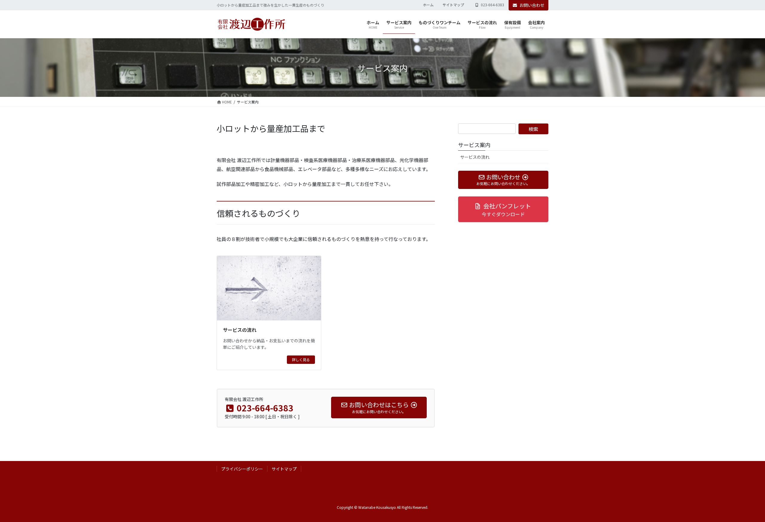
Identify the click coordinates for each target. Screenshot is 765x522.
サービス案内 (474, 145)
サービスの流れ (239, 329)
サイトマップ (453, 4)
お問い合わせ (531, 5)
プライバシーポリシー (242, 469)
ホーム (428, 4)
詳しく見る (301, 359)
